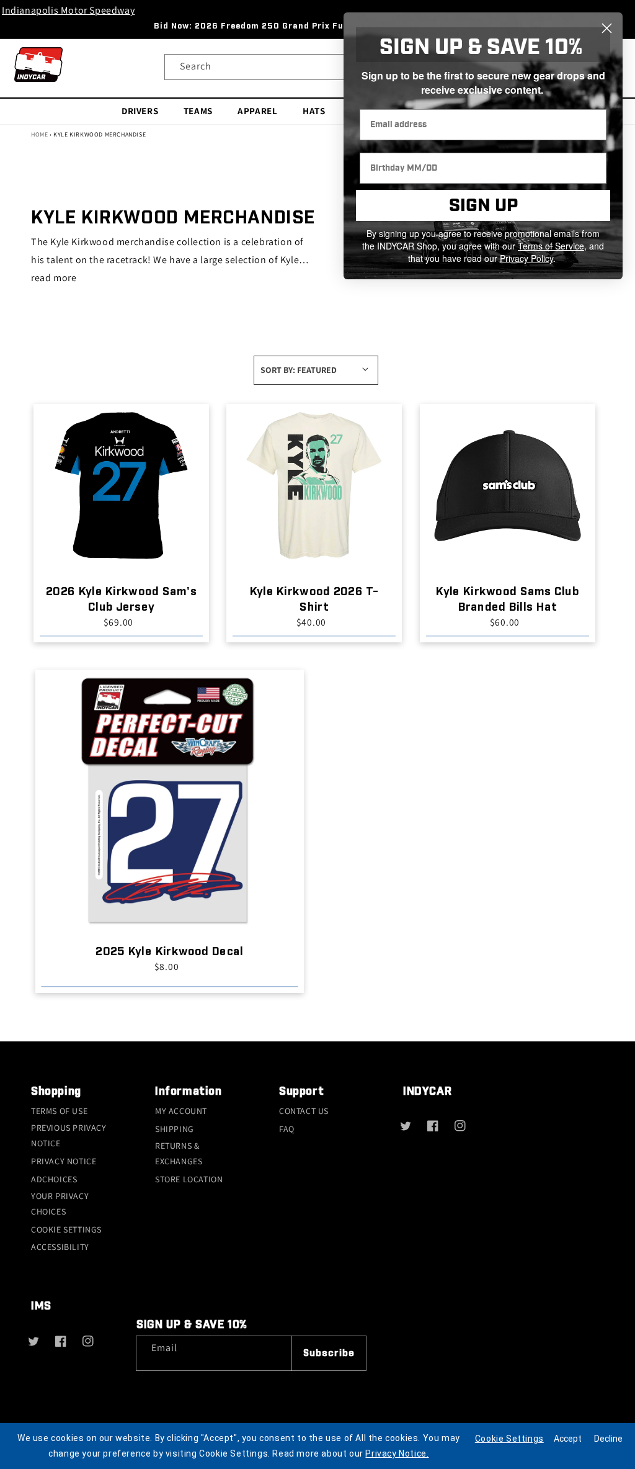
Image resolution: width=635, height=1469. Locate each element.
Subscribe (329, 1353)
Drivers (140, 110)
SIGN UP (483, 206)
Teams (198, 110)
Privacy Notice (63, 1161)
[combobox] (317, 67)
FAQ (287, 1128)
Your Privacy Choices (60, 1203)
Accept (568, 1439)
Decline (608, 1439)
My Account (181, 1110)
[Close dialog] (607, 28)
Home (39, 134)
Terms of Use (59, 1110)
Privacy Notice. (397, 1453)
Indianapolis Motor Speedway (68, 10)
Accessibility (60, 1246)
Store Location (189, 1179)
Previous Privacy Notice (69, 1135)
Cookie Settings (66, 1229)
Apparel (257, 110)
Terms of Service (551, 246)
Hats (314, 110)
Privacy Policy (526, 258)
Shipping (174, 1128)
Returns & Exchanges (178, 1153)
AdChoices (54, 1179)
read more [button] (53, 277)
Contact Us (304, 1110)
